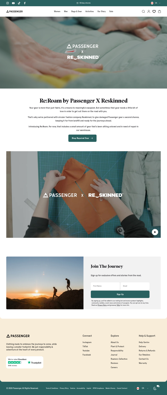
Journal (114, 355)
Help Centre (144, 342)
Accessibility (81, 388)
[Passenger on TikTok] (19, 3)
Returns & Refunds (147, 351)
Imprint (89, 388)
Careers (114, 367)
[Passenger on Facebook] (24, 3)
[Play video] (83, 194)
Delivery (142, 346)
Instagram (87, 342)
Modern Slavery (110, 388)
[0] (154, 11)
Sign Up (120, 294)
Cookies (72, 388)
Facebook (87, 355)
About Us (115, 342)
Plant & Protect (117, 346)
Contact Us (143, 359)
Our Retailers (144, 355)
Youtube (86, 351)
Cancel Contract (122, 388)
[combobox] (156, 3)
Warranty (143, 363)
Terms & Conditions (52, 388)
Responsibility (117, 351)
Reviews (114, 363)
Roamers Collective (119, 359)
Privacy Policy (64, 388)
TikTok (85, 346)
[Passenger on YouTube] (13, 3)
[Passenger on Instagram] (7, 3)
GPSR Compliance (98, 388)
